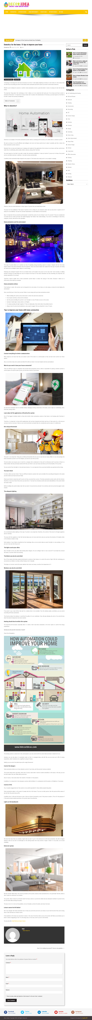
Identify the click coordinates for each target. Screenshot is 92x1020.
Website (7, 990)
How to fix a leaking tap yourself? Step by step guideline (50, 948)
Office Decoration (72, 154)
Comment (8, 962)
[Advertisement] (46, 28)
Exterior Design (22, 12)
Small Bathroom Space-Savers (19, 921)
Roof (69, 170)
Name (7, 977)
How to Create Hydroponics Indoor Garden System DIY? (80, 53)
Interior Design (53, 12)
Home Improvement (33, 12)
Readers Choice (71, 164)
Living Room (70, 151)
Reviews (70, 167)
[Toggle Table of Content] (17, 101)
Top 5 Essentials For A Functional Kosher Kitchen (79, 82)
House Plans (43, 12)
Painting (69, 157)
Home (6, 12)
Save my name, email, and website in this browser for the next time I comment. (24, 996)
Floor (69, 119)
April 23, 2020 (77, 79)
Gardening (70, 132)
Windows (70, 177)
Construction (71, 106)
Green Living (70, 135)
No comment (77, 58)
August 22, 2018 (15, 47)
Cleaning (70, 103)
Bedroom (70, 99)
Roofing (69, 173)
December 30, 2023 (78, 56)
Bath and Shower (71, 96)
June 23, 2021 (77, 66)
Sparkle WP (84, 1018)
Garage (69, 128)
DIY (68, 112)
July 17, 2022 (77, 72)
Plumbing (70, 161)
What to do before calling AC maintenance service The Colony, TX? (80, 62)
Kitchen (61, 12)
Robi (23, 47)
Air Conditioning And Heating (74, 93)
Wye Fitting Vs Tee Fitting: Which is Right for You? (26, 40)
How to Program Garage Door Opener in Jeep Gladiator (80, 69)
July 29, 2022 (77, 85)
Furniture (70, 122)
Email (7, 983)
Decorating (13, 12)
